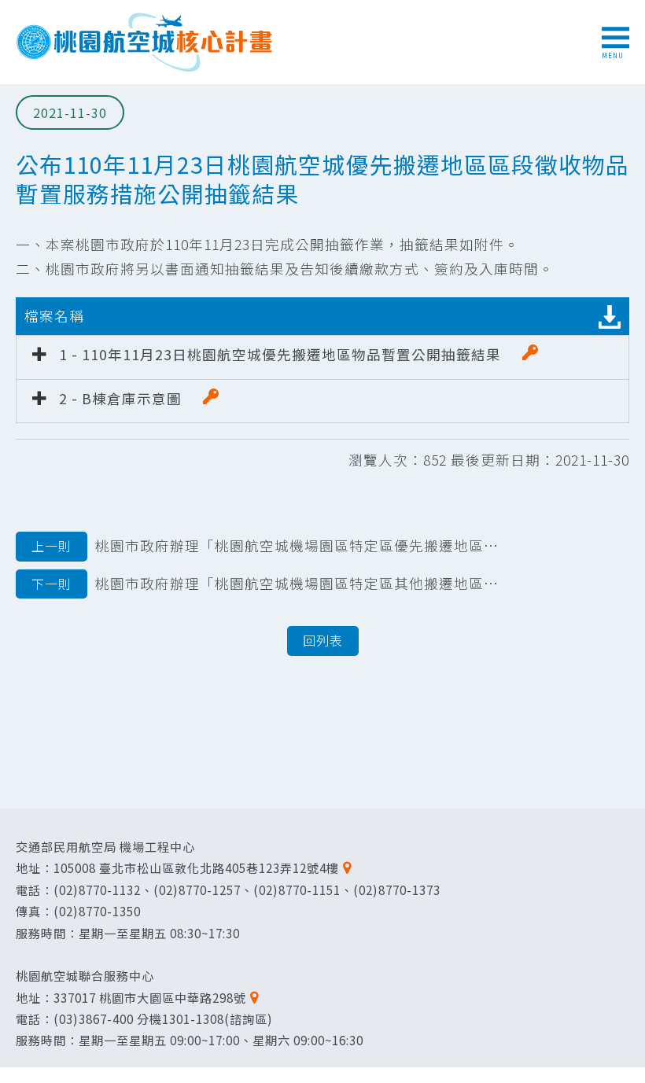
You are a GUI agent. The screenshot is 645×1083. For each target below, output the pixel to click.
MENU (613, 55)
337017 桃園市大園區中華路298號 (149, 997)
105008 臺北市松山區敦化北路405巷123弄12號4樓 (196, 867)
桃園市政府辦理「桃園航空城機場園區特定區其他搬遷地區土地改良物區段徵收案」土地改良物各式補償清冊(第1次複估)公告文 (269, 583)
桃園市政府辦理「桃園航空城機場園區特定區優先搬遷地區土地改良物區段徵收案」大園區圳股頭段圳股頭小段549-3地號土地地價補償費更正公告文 (269, 545)
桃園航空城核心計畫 (145, 42)
